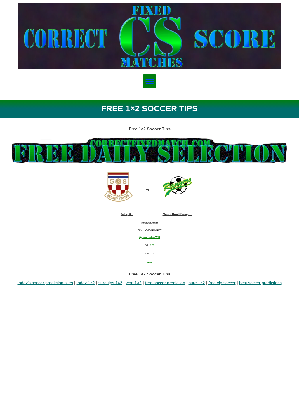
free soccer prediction (165, 282)
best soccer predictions (260, 282)
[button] (150, 81)
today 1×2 (86, 282)
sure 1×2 (197, 282)
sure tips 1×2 (110, 282)
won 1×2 (134, 282)
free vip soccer (222, 282)
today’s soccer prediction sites (45, 282)
